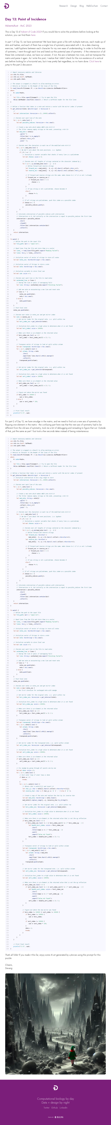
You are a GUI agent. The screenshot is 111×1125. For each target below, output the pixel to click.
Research (63, 6)
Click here (94, 61)
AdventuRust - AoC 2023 (18, 26)
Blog (82, 6)
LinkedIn (63, 1107)
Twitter (47, 1107)
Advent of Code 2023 (31, 31)
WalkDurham (92, 6)
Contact (104, 6)
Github (54, 1107)
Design (73, 6)
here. (33, 35)
